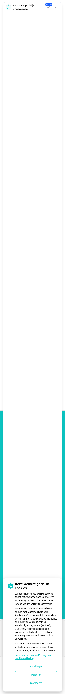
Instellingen (36, 666)
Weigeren (36, 674)
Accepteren (36, 683)
